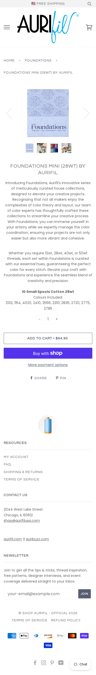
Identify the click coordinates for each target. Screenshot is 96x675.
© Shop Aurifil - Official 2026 (48, 613)
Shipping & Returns (23, 472)
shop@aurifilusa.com (22, 520)
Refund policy (66, 620)
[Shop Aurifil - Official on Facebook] (35, 663)
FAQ (7, 464)
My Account (16, 457)
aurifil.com (13, 539)
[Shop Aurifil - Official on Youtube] (61, 663)
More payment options (48, 364)
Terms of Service (21, 479)
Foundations (38, 60)
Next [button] (83, 113)
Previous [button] (12, 113)
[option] (48, 113)
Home (9, 60)
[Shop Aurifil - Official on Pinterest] (52, 663)
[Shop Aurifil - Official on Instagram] (43, 663)
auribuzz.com (37, 539)
